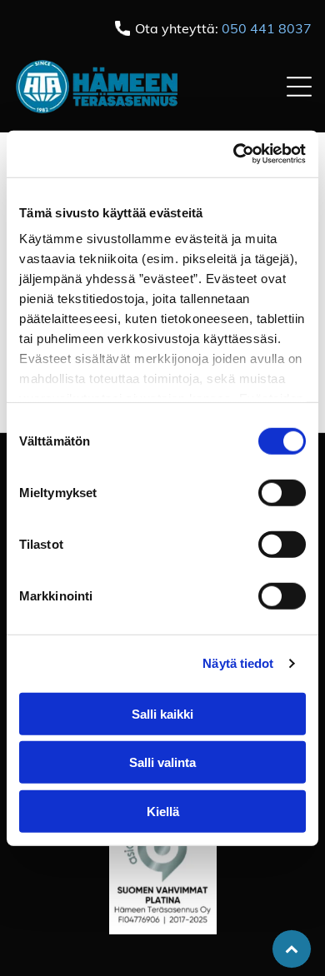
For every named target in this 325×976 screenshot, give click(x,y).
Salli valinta (162, 762)
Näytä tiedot (237, 663)
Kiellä (163, 811)
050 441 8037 (267, 28)
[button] (299, 86)
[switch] (282, 492)
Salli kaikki (162, 713)
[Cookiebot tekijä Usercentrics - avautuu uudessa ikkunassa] (234, 154)
